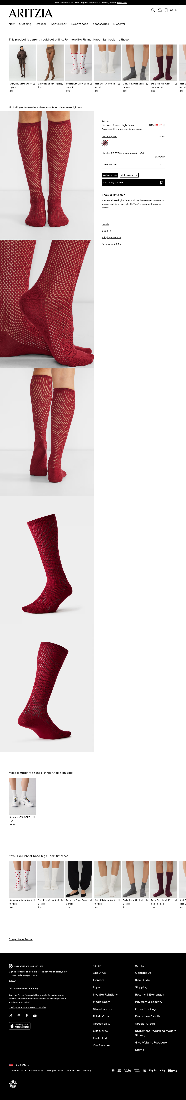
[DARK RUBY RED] (104, 143)
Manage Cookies (54, 1070)
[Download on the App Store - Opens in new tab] (38, 1026)
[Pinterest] (27, 1016)
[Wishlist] (166, 10)
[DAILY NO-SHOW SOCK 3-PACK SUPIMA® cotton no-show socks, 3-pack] (78, 879)
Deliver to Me (110, 175)
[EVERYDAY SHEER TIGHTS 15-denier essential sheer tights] (50, 63)
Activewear (58, 24)
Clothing (25, 24)
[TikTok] (11, 1016)
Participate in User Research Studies (27, 1007)
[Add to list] (161, 182)
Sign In (173, 10)
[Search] (153, 10)
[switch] (164, 125)
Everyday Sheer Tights (49, 84)
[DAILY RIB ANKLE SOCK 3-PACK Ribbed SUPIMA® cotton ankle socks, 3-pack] (135, 63)
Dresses (41, 24)
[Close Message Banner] (180, 2)
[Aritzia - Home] (31, 13)
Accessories (100, 24)
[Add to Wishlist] (34, 83)
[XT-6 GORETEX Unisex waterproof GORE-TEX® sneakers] (22, 796)
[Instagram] (19, 1016)
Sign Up (12, 980)
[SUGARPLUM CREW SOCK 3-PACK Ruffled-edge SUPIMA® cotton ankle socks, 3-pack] (78, 63)
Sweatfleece (79, 24)
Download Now (137, 2)
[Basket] (159, 10)
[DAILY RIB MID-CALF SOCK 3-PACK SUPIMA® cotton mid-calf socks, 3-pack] (163, 63)
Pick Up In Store (129, 175)
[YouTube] (35, 1016)
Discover (119, 24)
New (12, 24)
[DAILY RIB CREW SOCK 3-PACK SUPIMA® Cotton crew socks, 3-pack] (107, 879)
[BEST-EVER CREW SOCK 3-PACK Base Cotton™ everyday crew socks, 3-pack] (107, 63)
